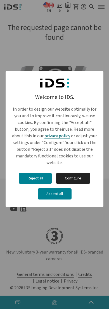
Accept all (54, 194)
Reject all (35, 178)
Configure (73, 178)
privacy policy (57, 136)
